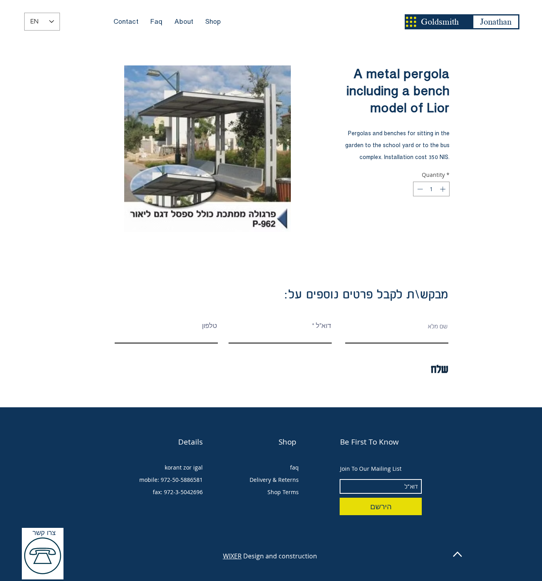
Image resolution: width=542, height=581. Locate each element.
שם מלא (438, 326)
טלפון (209, 326)
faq (294, 467)
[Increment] (443, 189)
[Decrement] (419, 189)
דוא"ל (323, 326)
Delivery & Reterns (274, 479)
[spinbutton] (431, 189)
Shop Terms (283, 492)
